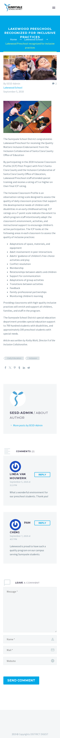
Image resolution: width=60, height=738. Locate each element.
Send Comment (21, 680)
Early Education (14, 358)
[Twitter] (10, 367)
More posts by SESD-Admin (28, 425)
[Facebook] (5, 367)
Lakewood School (12, 87)
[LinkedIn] (24, 367)
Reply (42, 474)
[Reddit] (28, 367)
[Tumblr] (19, 367)
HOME (42, 12)
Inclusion (33, 358)
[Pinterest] (14, 367)
